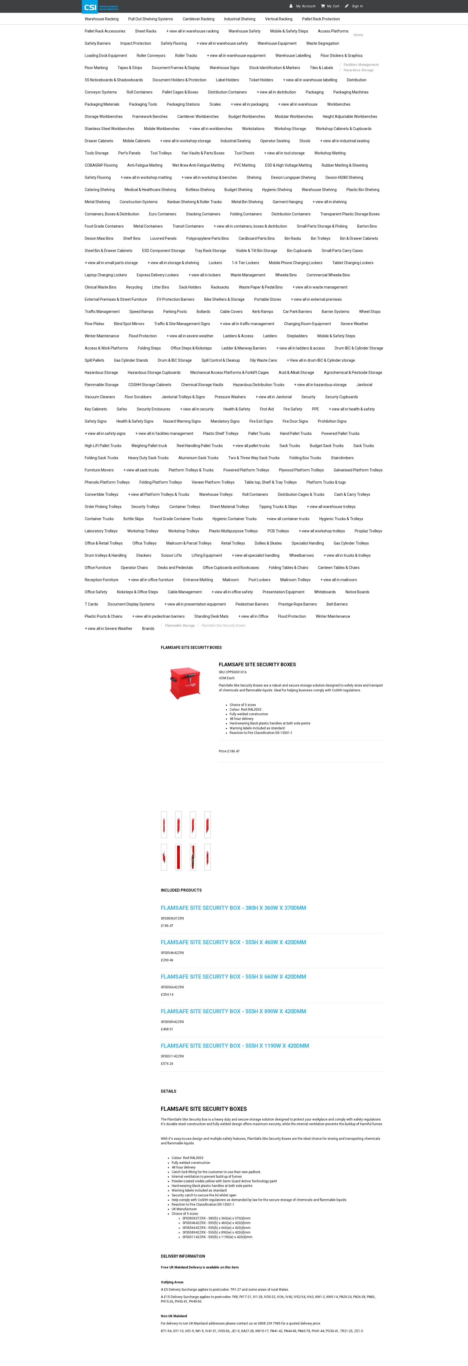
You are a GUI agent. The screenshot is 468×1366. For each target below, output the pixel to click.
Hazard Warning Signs (182, 421)
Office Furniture (98, 567)
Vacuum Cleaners (100, 397)
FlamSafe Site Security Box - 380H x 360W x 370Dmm (233, 908)
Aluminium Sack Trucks (198, 458)
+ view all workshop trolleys (322, 531)
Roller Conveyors (151, 55)
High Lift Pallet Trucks (103, 446)
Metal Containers (148, 226)
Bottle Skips (133, 519)
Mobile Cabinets (136, 141)
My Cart (333, 6)
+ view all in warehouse (297, 104)
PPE (315, 409)
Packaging (315, 92)
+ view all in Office (253, 616)
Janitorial (364, 385)
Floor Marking (96, 68)
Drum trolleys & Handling (105, 555)
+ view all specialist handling (256, 555)
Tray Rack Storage (210, 250)
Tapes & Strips (130, 68)
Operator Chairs (134, 567)
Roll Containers (139, 92)
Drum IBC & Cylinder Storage (359, 348)
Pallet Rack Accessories (105, 31)
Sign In (357, 6)
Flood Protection (143, 336)
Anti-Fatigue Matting (144, 165)
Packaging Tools (143, 104)
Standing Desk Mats (211, 616)
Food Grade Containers (104, 226)
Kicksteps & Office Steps (137, 592)
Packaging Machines (351, 92)
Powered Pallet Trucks (340, 433)
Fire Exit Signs (261, 421)
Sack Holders (190, 287)
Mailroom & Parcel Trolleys (189, 543)
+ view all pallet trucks (251, 446)
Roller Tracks (186, 55)
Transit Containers (188, 226)
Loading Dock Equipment (106, 55)
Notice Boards (357, 592)
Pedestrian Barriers (252, 604)
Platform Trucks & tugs (326, 482)
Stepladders (297, 336)
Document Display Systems (131, 604)
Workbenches (338, 104)
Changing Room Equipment (307, 324)
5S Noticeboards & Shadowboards (114, 80)
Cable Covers (231, 311)
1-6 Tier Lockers (245, 263)
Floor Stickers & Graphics (342, 55)
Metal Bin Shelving (247, 202)
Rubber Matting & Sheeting (345, 165)
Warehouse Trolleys (216, 494)
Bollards (203, 311)
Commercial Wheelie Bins (328, 275)
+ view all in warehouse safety (222, 43)
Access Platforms (333, 31)
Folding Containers (246, 214)
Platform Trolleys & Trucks (191, 470)
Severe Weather (354, 324)
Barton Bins (367, 226)
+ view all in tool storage (284, 153)
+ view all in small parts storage (111, 263)
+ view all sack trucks (141, 470)
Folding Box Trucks (305, 458)
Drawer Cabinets (99, 141)
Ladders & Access (238, 336)
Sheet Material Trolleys (229, 506)
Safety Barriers (98, 43)
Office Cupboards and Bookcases (231, 567)
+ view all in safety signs (105, 433)
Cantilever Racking (198, 19)
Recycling (134, 287)
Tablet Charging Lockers (352, 263)
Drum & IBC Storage (175, 360)
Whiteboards (325, 592)
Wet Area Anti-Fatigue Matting (198, 165)
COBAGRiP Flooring (101, 165)
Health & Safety (236, 409)
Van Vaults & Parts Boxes (203, 153)
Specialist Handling (308, 543)
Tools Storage (97, 153)
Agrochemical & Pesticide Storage (353, 372)
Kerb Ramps (262, 311)
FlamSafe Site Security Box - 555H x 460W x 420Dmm (233, 942)
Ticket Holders (261, 80)
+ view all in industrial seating (344, 141)
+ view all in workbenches (210, 129)
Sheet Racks (146, 31)
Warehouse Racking (102, 19)
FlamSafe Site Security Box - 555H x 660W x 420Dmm (233, 976)
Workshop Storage (290, 129)
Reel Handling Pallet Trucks (200, 446)
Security (308, 397)
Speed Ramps (141, 311)
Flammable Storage (102, 385)
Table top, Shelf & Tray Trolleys (270, 482)
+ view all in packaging (249, 104)
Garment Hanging (288, 202)
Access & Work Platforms (106, 348)
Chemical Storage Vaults (202, 385)
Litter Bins (160, 287)
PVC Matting (244, 165)
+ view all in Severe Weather (108, 628)
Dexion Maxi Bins (99, 238)
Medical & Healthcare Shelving (150, 189)
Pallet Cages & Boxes (180, 92)
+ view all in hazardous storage (320, 385)
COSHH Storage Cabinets (149, 385)
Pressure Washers (230, 397)
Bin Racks (293, 238)
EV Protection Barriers (175, 299)
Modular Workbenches (294, 116)
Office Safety (96, 592)
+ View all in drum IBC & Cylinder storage (321, 360)
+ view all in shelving (330, 202)
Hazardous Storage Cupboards (154, 372)
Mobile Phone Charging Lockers (296, 263)
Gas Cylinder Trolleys (351, 543)
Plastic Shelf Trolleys (221, 433)
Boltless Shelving (200, 189)
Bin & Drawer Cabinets (359, 238)
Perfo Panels (129, 153)
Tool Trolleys (161, 153)
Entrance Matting (198, 580)
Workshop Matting (330, 153)
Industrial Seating (236, 141)
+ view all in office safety (232, 592)
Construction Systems (139, 202)
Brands (148, 628)
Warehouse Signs (224, 68)
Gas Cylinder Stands (131, 360)
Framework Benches (150, 116)
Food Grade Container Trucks (178, 519)
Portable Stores (267, 299)
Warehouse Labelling (293, 55)
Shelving (254, 177)
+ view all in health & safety (352, 409)
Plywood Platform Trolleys (301, 470)
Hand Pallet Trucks (296, 433)
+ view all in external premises (316, 299)
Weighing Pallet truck (149, 446)
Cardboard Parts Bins (257, 238)
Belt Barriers (337, 604)
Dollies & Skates (268, 543)
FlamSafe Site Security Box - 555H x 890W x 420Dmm (233, 1011)
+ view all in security (197, 409)
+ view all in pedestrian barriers (158, 616)
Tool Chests (244, 153)
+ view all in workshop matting (146, 177)
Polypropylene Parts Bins (207, 238)
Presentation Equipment (283, 592)
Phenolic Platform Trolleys (107, 482)
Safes (122, 409)
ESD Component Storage (163, 250)
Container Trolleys (184, 506)
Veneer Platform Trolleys (213, 482)
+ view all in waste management (319, 287)
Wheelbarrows (301, 555)
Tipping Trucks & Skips (278, 506)
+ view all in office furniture (151, 580)
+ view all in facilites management (164, 433)
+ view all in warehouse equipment (236, 55)
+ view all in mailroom (338, 580)
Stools (305, 141)
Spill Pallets (94, 360)
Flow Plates (94, 324)
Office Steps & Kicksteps (191, 348)
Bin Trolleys (320, 238)
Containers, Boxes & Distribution (112, 214)
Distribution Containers (227, 92)
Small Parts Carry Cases (342, 250)
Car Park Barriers (297, 311)
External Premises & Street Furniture (116, 299)
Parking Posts (175, 311)
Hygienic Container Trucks (235, 519)
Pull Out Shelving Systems (150, 19)
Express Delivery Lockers (158, 275)
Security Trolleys (145, 506)
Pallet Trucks (259, 433)
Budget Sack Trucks (327, 446)
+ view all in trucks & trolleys (347, 555)
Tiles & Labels (321, 68)
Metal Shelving (97, 202)
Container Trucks (99, 519)
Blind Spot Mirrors (129, 324)
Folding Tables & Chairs (288, 567)
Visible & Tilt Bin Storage (256, 250)
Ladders (270, 336)
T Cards (91, 604)
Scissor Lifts (171, 555)
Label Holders (227, 80)
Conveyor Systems (101, 92)
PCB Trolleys (278, 531)
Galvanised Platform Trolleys (358, 470)
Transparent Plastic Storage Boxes (350, 214)
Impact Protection (136, 43)
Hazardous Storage (101, 372)
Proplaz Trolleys (368, 531)
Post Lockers (260, 580)
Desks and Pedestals (175, 567)
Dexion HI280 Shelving (344, 177)
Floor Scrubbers (138, 397)
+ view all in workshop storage (185, 141)
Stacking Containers (203, 214)
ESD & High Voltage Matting (288, 165)
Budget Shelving (238, 189)
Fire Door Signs (295, 421)
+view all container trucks (288, 519)
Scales (215, 104)
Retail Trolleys (233, 543)
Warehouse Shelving (319, 189)
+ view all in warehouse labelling (310, 80)
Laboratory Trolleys (101, 531)
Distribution (356, 80)
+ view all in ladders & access (300, 348)
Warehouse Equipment (277, 43)
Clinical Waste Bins (100, 287)
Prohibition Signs (332, 421)
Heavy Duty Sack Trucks (148, 458)
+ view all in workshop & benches (209, 177)
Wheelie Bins (286, 275)
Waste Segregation (322, 43)
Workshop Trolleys (142, 531)
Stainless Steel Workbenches (109, 129)
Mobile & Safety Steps (289, 31)
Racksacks (220, 287)
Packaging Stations (183, 104)
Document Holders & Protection (179, 80)
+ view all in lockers (204, 275)
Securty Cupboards (341, 397)
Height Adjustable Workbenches (350, 116)
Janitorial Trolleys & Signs (183, 397)
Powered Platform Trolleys (246, 470)
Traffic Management (102, 311)
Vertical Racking (278, 19)
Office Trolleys (144, 543)
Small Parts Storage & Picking (322, 226)
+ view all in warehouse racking (192, 31)
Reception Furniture (101, 580)
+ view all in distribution (276, 92)
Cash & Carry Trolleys (352, 494)
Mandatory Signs (225, 421)
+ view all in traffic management (247, 324)
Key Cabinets (96, 409)
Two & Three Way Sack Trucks (254, 458)
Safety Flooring (174, 43)
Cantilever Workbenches (198, 116)
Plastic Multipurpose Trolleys (233, 531)
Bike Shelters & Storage (224, 299)
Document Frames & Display (176, 68)
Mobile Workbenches (162, 129)
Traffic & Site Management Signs (182, 324)
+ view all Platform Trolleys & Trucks (158, 494)
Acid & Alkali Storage (296, 372)
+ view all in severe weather (190, 336)
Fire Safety (293, 409)
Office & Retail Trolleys (104, 543)
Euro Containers (162, 214)
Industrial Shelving (239, 19)
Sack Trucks (290, 446)
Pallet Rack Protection (321, 19)
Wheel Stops (370, 311)
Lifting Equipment (207, 555)
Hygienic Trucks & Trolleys (341, 519)
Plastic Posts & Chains (103, 616)
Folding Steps (149, 348)
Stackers (143, 555)
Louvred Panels (163, 238)
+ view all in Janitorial (274, 397)
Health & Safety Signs (135, 421)
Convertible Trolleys (101, 494)
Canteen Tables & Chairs (339, 567)
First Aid (267, 409)
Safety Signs (96, 421)
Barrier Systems (335, 311)
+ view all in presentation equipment (195, 604)
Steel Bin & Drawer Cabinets (108, 250)
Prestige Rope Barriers (297, 604)
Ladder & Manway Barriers (244, 348)
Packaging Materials (102, 104)
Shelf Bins (132, 238)
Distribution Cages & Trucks (301, 494)
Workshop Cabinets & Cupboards (344, 129)
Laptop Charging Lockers (106, 275)
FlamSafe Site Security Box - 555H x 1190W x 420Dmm (235, 1046)
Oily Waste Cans (263, 360)
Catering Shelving (100, 189)
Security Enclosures (153, 409)
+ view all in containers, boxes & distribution (250, 226)
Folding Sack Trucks (101, 458)
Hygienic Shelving (277, 189)
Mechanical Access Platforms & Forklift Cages (229, 372)
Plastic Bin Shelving (362, 189)
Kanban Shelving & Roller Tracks (194, 202)
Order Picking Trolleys (103, 506)
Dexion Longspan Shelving (293, 177)
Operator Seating (275, 141)
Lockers (215, 263)
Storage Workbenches (104, 116)
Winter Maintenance (102, 336)
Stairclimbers (342, 458)
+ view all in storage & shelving (173, 263)
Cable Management (185, 592)
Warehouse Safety (245, 31)
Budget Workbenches (247, 116)
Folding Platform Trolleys (160, 482)
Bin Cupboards (299, 250)
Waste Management (247, 275)
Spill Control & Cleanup (221, 360)
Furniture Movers (99, 470)
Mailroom (231, 580)
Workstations (253, 129)
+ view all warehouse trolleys (331, 506)
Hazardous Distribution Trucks (258, 385)
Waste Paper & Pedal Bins (261, 287)
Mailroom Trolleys (295, 580)
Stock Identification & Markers (274, 68)
